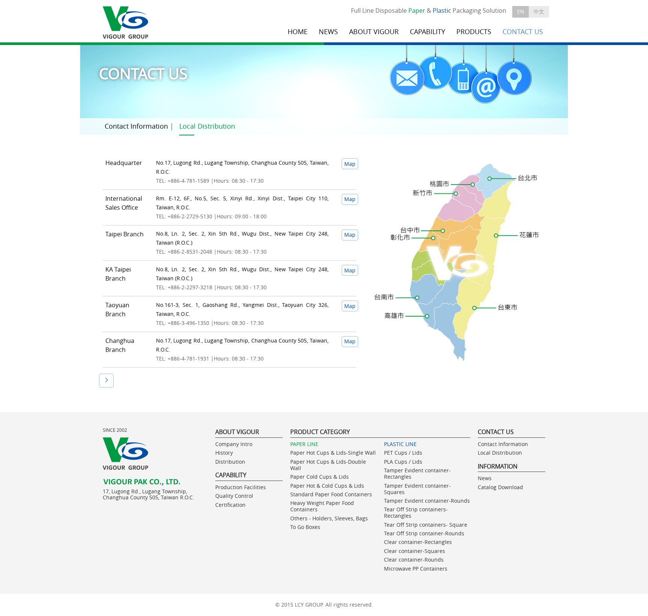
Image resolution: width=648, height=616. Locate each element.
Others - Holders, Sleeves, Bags (329, 518)
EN (520, 11)
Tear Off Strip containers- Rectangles (416, 512)
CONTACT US (522, 31)
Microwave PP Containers (415, 568)
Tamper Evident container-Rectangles (417, 473)
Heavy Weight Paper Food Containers (322, 506)
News (485, 478)
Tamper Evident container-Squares (417, 489)
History (224, 452)
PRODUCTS (473, 31)
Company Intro (233, 444)
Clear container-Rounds (414, 559)
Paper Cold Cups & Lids (319, 476)
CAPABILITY (427, 31)
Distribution (230, 461)
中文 (539, 11)
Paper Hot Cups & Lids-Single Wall (333, 452)
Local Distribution (207, 126)
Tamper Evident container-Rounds (427, 500)
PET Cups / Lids (403, 452)
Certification (230, 504)
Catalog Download (500, 487)
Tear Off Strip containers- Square (425, 524)
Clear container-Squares (414, 550)
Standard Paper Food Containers (331, 494)
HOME (298, 31)
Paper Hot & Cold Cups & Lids (327, 485)
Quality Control (234, 495)
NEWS (328, 31)
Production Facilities (240, 487)
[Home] (126, 23)
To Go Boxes (305, 526)
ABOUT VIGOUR (374, 31)
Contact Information (136, 126)
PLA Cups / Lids (403, 461)
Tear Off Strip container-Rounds (424, 533)
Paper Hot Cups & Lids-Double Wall (328, 465)
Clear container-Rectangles (418, 541)
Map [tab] (350, 163)
